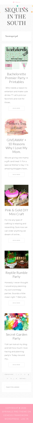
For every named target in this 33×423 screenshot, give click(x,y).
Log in (25, 419)
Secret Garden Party (16, 336)
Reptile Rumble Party (16, 274)
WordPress (12, 419)
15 (11, 378)
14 (7, 378)
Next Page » (23, 378)
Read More (16, 108)
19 (16, 378)
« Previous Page (8, 374)
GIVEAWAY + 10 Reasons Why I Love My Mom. (16, 146)
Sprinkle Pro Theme (14, 412)
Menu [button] (17, 2)
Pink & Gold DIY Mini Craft (16, 212)
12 (24, 374)
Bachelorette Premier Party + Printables (16, 78)
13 (28, 374)
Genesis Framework (15, 415)
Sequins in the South (16, 16)
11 (21, 374)
